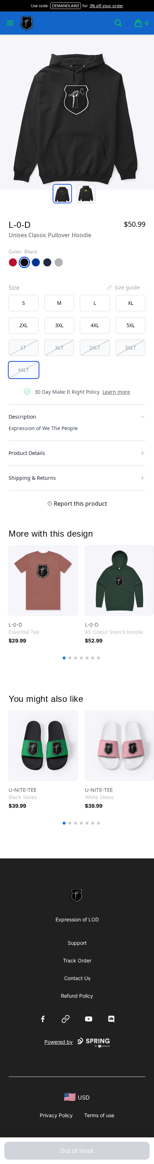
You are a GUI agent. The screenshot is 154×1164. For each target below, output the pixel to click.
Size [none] (14, 288)
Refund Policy (77, 996)
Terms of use (99, 1115)
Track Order (77, 960)
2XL (23, 325)
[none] (123, 287)
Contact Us (77, 978)
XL (130, 302)
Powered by (58, 1042)
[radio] (24, 303)
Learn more (116, 391)
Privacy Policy (56, 1115)
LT (23, 347)
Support (77, 943)
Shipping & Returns (32, 477)
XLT (59, 347)
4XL (95, 325)
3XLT (130, 347)
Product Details (27, 453)
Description (22, 416)
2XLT (94, 347)
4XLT (23, 369)
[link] (43, 580)
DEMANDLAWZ (65, 5)
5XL (130, 325)
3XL (59, 325)
